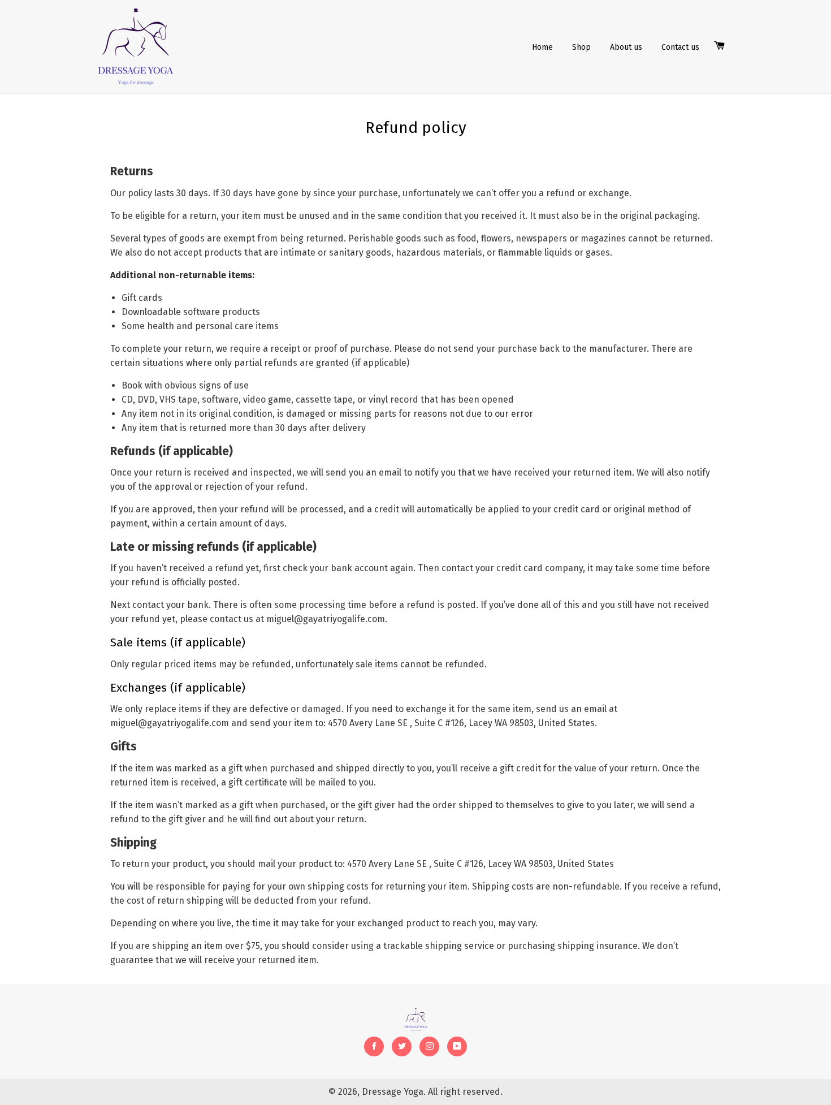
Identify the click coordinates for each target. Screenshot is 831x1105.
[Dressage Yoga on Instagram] (429, 1046)
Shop (581, 47)
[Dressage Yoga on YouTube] (457, 1046)
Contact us (680, 47)
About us (626, 47)
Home (542, 47)
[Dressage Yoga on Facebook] (374, 1046)
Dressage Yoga (392, 1091)
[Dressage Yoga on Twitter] (402, 1046)
